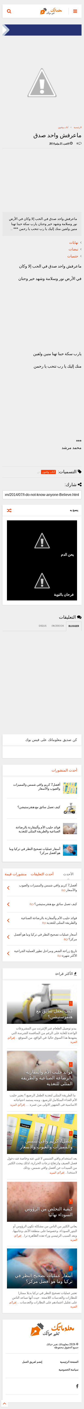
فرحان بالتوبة (64, 594)
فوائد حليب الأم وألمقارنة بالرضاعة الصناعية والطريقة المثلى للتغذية (47, 1077)
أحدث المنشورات (64, 770)
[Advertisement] (48, 179)
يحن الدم (67, 554)
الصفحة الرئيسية (69, 1361)
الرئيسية (78, 127)
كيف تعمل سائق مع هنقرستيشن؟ (38, 807)
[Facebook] (77, 1386)
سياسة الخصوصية (68, 1369)
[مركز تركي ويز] (41, 34)
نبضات (73, 249)
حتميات (72, 256)
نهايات (73, 242)
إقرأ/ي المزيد (17, 1104)
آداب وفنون (63, 127)
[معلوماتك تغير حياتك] (52, 12)
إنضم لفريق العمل (32, 1361)
